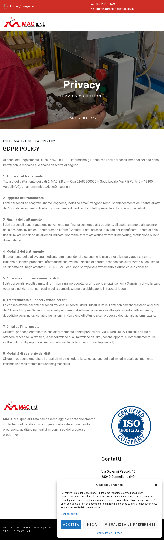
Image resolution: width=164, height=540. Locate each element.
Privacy (118, 533)
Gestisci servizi (69, 514)
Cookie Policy (104, 533)
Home (72, 118)
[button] (156, 485)
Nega (92, 524)
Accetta (71, 524)
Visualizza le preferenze (130, 524)
